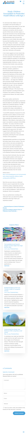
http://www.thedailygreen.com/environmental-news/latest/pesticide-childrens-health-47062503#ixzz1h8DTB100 (14, 176)
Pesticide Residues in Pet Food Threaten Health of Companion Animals (12, 289)
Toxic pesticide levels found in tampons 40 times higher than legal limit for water (13, 246)
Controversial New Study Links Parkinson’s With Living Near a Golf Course (13, 331)
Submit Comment (19, 413)
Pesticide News (14, 249)
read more (6, 265)
